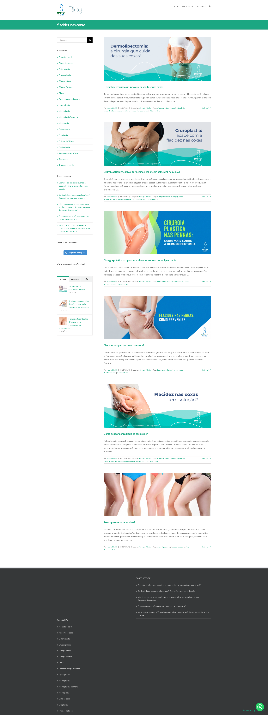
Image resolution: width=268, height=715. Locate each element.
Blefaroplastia (64, 69)
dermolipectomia (163, 281)
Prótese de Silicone (66, 141)
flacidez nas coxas (129, 111)
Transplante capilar (67, 165)
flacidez (107, 199)
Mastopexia (64, 123)
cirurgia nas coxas (164, 196)
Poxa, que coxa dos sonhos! (119, 522)
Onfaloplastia (64, 129)
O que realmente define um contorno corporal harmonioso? (162, 606)
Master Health (112, 108)
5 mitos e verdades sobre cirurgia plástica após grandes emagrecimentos (79, 304)
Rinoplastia (63, 159)
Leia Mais (205, 108)
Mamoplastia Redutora (68, 117)
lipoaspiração (141, 199)
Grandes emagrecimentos (69, 99)
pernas (113, 284)
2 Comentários (152, 461)
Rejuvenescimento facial (68, 153)
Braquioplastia (65, 75)
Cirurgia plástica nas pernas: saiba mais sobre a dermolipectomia (140, 260)
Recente (75, 279)
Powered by (254, 710)
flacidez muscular (115, 111)
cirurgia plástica (163, 108)
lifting (131, 461)
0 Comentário (155, 111)
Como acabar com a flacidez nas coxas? (126, 433)
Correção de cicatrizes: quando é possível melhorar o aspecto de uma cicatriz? (73, 186)
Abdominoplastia (66, 63)
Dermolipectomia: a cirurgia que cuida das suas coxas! (134, 87)
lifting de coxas (142, 111)
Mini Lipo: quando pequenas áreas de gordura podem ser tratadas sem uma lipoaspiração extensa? (74, 207)
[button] (260, 707)
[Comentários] (86, 279)
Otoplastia (63, 135)
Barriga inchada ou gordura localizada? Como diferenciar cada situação (166, 591)
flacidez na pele (163, 370)
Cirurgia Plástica (145, 108)
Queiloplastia (64, 147)
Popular (63, 279)
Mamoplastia (64, 111)
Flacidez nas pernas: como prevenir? (124, 345)
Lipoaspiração (64, 105)
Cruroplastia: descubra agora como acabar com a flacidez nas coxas (142, 171)
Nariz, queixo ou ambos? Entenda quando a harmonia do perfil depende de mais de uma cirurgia (74, 228)
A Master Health (65, 57)
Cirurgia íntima (65, 81)
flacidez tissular (109, 373)
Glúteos (62, 93)
